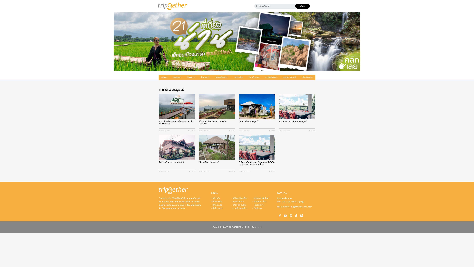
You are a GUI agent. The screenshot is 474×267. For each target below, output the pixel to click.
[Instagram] (290, 215)
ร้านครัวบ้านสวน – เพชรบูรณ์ (171, 162)
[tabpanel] (237, 41)
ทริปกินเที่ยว (238, 201)
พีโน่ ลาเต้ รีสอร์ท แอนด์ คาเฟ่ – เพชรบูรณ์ (213, 122)
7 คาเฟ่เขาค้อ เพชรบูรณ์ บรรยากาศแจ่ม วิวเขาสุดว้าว (176, 122)
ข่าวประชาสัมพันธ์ (261, 198)
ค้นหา (302, 6)
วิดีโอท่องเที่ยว (260, 201)
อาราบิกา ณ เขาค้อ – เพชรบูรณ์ (293, 121)
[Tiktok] (296, 215)
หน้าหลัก (216, 198)
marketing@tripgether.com (297, 206)
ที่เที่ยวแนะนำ (218, 208)
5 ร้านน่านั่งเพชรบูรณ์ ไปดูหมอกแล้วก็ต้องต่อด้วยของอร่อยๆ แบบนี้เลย (257, 163)
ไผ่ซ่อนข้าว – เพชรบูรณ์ (209, 162)
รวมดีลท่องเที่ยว (240, 208)
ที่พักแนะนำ (217, 204)
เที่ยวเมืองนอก (239, 204)
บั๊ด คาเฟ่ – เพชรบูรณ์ (248, 121)
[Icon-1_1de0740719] (301, 215)
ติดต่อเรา (258, 208)
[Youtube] (285, 215)
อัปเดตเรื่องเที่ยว (240, 198)
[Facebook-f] (280, 215)
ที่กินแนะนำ (217, 201)
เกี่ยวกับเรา (258, 204)
